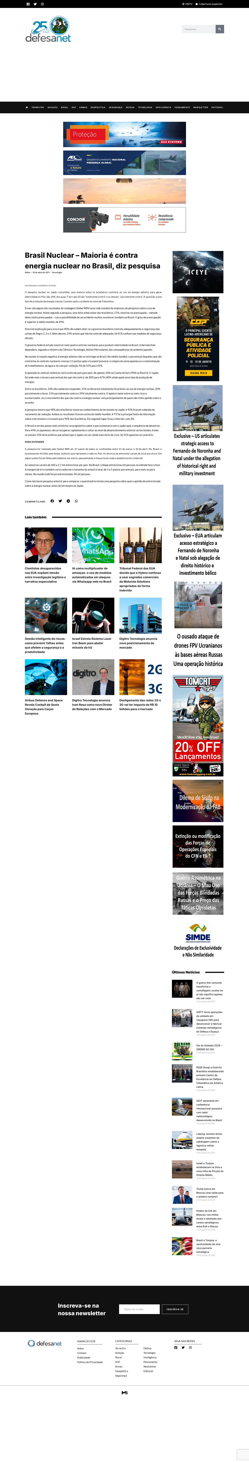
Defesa (130, 107)
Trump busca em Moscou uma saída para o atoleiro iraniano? (209, 1192)
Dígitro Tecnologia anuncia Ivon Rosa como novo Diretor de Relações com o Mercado (92, 705)
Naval (64, 107)
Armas (83, 107)
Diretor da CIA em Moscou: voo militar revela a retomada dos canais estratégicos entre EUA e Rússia (209, 1218)
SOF (74, 107)
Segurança (116, 107)
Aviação (53, 107)
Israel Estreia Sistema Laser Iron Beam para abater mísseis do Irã (91, 643)
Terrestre (38, 107)
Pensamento (182, 107)
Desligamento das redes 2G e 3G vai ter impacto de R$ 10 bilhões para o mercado (140, 705)
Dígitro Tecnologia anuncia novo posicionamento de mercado (138, 643)
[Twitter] (35, 4)
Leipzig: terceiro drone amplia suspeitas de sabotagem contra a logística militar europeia (209, 1141)
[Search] (220, 29)
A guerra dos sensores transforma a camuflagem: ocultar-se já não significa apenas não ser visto (209, 990)
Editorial (217, 107)
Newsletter (200, 107)
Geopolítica (98, 107)
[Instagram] (42, 4)
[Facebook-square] (28, 4)
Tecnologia (145, 107)
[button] (52, 501)
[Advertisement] (124, 68)
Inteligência (163, 107)
